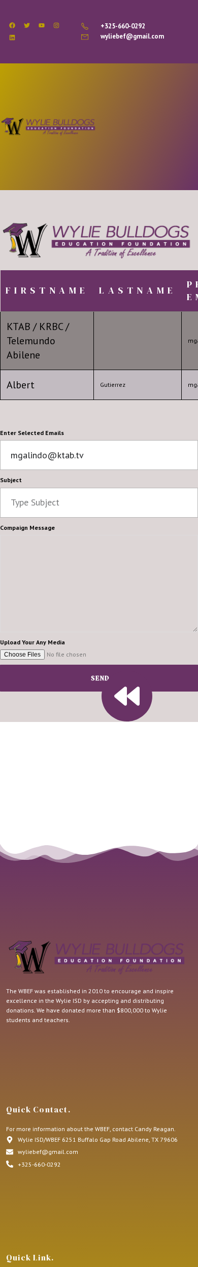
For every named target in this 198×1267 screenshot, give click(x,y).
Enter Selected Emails (32, 433)
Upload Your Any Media (32, 642)
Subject (11, 480)
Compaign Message (27, 527)
